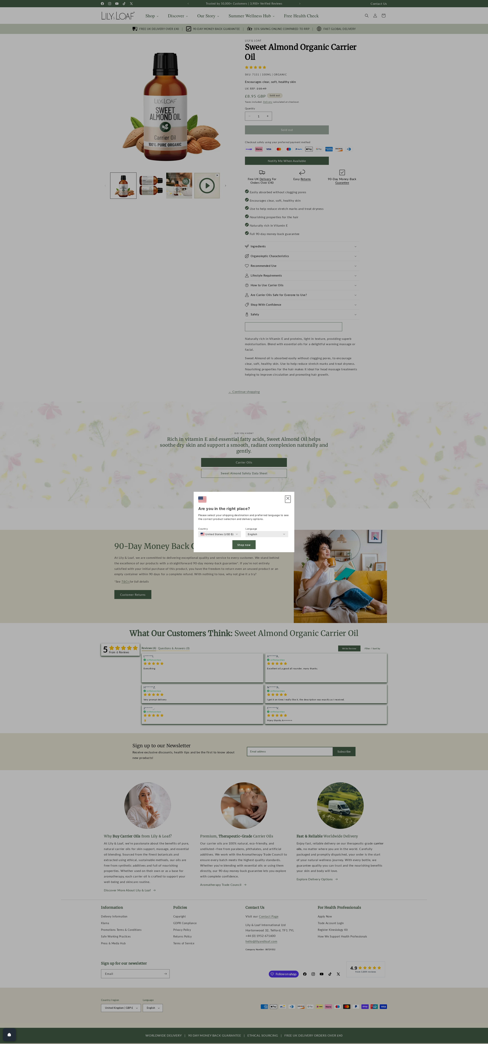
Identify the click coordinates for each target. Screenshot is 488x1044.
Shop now (244, 544)
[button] (288, 499)
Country (203, 528)
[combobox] (217, 534)
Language (251, 528)
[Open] (9, 1034)
